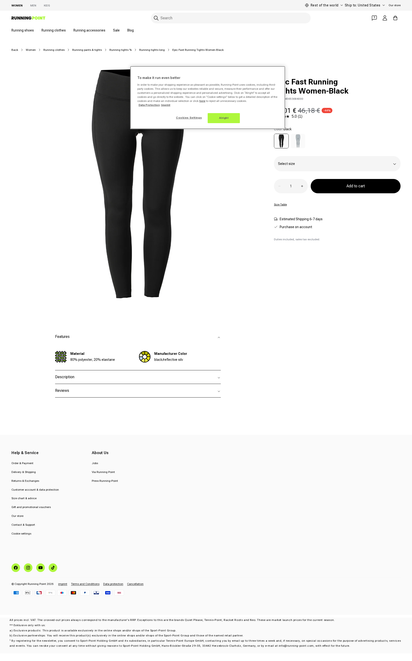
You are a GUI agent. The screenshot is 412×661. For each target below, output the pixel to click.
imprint (62, 584)
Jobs (95, 463)
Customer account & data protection (35, 489)
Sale (116, 30)
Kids (47, 5)
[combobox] (231, 18)
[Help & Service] (374, 18)
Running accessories (89, 30)
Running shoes (22, 30)
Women (17, 5)
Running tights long (152, 50)
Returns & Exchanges (25, 481)
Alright (224, 118)
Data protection (113, 584)
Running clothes (53, 30)
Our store (395, 5)
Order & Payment (22, 463)
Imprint (165, 105)
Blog (130, 30)
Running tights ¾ (120, 50)
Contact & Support (23, 524)
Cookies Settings (189, 117)
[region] (207, 97)
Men (33, 5)
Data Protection (149, 105)
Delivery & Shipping (23, 472)
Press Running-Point (105, 481)
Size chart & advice (23, 498)
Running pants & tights (87, 50)
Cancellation (135, 584)
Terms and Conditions (85, 584)
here (202, 101)
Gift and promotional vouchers (31, 507)
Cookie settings (21, 533)
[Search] (156, 18)
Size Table (280, 204)
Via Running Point (103, 472)
